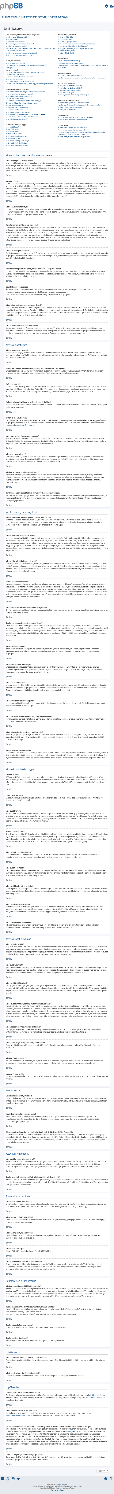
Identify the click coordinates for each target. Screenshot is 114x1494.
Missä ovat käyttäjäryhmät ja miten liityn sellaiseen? (77, 44)
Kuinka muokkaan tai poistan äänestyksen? (21, 103)
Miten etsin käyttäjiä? (66, 93)
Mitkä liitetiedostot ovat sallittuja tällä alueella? (75, 117)
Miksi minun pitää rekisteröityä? (17, 37)
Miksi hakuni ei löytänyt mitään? (70, 88)
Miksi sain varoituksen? (14, 110)
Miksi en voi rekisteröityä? (15, 42)
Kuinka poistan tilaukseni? (67, 109)
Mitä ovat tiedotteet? (13, 138)
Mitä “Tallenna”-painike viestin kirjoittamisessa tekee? (26, 114)
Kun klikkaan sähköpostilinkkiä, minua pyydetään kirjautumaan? (29, 84)
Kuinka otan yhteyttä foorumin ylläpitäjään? (74, 137)
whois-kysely (70, 1431)
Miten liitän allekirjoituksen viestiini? (19, 96)
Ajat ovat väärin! (12, 70)
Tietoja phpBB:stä (98, 1398)
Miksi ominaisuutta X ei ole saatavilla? (72, 130)
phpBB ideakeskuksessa (15, 1416)
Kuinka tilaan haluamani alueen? (70, 107)
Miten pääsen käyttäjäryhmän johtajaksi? (73, 46)
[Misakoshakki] (11, 5)
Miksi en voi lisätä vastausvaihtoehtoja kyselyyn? (23, 101)
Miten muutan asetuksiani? (16, 63)
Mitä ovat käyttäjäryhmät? (67, 42)
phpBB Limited (93, 1395)
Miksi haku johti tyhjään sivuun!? (70, 90)
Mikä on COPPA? (12, 39)
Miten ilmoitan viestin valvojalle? (18, 112)
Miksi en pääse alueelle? (15, 105)
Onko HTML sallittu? (13, 129)
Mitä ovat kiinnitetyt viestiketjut (17, 141)
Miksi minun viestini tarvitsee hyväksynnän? (22, 117)
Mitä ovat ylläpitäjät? (65, 37)
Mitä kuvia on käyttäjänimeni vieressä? (20, 77)
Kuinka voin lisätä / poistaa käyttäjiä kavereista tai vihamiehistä (81, 78)
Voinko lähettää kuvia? (14, 134)
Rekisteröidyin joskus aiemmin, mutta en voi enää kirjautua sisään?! (30, 48)
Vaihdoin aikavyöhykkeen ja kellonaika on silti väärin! (25, 72)
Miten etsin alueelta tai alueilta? (70, 86)
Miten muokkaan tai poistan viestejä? (19, 94)
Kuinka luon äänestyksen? (15, 98)
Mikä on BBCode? (12, 127)
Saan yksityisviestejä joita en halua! (71, 63)
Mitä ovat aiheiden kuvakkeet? (17, 145)
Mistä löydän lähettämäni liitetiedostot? (73, 120)
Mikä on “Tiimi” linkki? (66, 53)
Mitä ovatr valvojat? (65, 39)
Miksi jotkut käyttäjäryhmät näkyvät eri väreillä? (75, 48)
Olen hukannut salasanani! (15, 51)
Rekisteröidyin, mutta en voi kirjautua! (20, 44)
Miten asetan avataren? (14, 79)
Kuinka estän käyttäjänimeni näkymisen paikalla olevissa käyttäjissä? (26, 66)
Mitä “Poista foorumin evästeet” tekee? (20, 55)
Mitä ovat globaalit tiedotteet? (17, 136)
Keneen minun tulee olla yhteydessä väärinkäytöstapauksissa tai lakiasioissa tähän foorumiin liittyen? (81, 133)
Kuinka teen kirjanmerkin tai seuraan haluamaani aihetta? (79, 105)
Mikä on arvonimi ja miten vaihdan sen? (20, 81)
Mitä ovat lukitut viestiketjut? (16, 143)
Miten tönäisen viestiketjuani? (17, 119)
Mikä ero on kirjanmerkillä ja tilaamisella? (73, 103)
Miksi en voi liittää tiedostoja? (17, 108)
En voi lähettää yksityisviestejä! (69, 61)
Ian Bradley (63, 1484)
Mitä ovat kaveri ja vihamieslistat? (70, 75)
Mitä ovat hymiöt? (12, 131)
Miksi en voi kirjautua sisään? (16, 46)
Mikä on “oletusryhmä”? (66, 51)
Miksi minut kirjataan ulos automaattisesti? (21, 53)
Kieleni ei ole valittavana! (15, 75)
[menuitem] (106, 6)
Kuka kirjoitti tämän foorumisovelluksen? (73, 127)
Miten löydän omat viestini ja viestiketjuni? (74, 95)
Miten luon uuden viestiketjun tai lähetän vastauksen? (25, 92)
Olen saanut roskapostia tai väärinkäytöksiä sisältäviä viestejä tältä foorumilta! (83, 66)
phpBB (22, 425)
